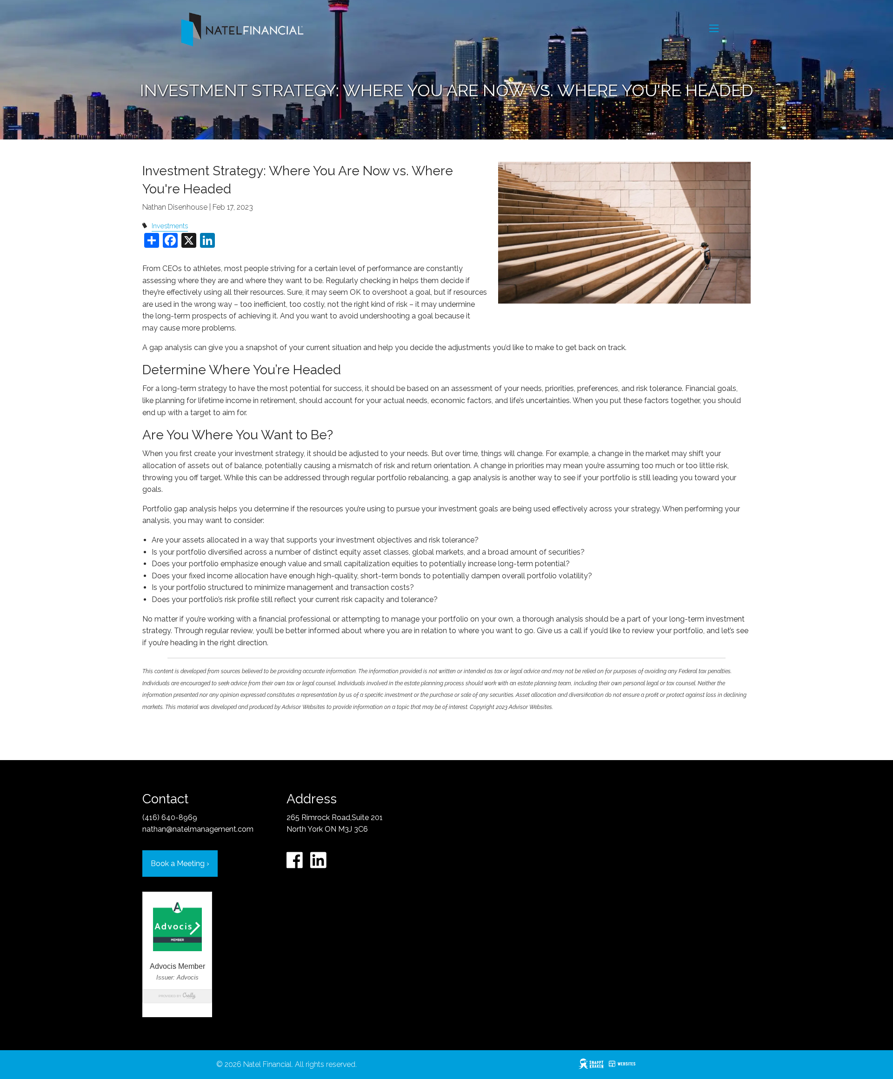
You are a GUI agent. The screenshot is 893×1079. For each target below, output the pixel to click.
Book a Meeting (180, 863)
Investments (170, 226)
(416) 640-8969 (169, 817)
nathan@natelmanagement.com (197, 829)
